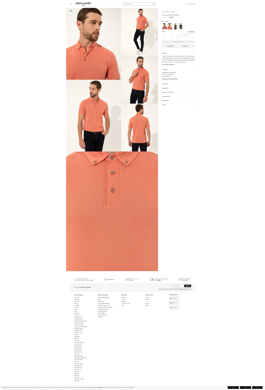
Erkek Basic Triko (77, 344)
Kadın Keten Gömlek (78, 355)
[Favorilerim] (190, 4)
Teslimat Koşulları (101, 313)
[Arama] (124, 3)
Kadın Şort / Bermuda (78, 363)
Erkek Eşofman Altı (78, 330)
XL (191, 34)
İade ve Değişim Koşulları (103, 309)
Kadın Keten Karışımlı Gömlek (80, 357)
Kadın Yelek (76, 377)
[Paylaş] (194, 46)
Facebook (147, 297)
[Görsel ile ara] (153, 4)
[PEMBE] (164, 26)
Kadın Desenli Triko (78, 367)
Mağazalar (124, 301)
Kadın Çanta (76, 297)
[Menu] (71, 4)
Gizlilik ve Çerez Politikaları (103, 297)
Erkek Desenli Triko (78, 346)
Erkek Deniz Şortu (78, 332)
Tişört (173, 11)
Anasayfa (163, 11)
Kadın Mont (76, 371)
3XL (172, 37)
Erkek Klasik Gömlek (78, 319)
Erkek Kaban (76, 336)
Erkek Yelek (76, 340)
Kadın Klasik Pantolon (78, 359)
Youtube (147, 303)
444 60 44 (100, 317)
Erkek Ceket (76, 305)
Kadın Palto (76, 375)
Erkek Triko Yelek (77, 350)
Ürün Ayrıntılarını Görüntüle (168, 64)
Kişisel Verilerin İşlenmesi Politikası (105, 307)
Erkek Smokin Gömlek (78, 324)
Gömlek (76, 303)
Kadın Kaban (77, 373)
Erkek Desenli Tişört (78, 317)
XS (165, 34)
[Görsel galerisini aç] (93, 44)
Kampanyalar (77, 313)
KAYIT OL (187, 286)
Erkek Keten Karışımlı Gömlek (80, 321)
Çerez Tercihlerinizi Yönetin (103, 303)
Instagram (147, 299)
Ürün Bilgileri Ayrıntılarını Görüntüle (170, 79)
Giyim (170, 11)
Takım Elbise (77, 299)
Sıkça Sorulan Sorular (102, 315)
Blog (123, 305)
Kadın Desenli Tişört (78, 352)
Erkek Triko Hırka (77, 348)
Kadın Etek (76, 361)
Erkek (167, 11)
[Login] (187, 4)
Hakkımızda (124, 297)
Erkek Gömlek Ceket (78, 323)
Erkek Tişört (76, 301)
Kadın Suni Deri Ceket (78, 379)
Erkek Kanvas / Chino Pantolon (80, 326)
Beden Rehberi (191, 31)
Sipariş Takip (100, 301)
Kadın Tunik (76, 354)
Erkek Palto (76, 338)
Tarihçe (123, 299)
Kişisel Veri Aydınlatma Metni (104, 305)
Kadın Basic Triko (78, 365)
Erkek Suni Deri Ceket (78, 342)
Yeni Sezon (76, 307)
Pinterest (147, 305)
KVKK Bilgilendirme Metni (183, 289)
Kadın (75, 311)
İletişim (99, 299)
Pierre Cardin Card (126, 303)
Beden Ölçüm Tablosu (102, 311)
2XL (165, 37)
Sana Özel (76, 315)
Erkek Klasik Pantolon (78, 328)
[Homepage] (83, 4)
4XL (178, 37)
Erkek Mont (76, 334)
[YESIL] (175, 26)
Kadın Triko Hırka (78, 369)
